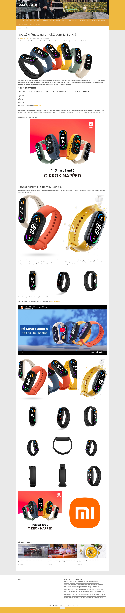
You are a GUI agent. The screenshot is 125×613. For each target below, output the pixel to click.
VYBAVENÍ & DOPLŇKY (84, 20)
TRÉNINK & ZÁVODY (61, 20)
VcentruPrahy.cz (91, 596)
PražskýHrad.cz (68, 597)
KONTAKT (55, 605)
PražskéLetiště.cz (101, 596)
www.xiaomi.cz (38, 105)
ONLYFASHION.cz (91, 594)
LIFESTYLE (39, 20)
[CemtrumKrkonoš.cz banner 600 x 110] (85, 7)
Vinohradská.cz (88, 597)
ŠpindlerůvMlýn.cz (98, 597)
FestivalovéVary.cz (78, 597)
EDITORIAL (25, 20)
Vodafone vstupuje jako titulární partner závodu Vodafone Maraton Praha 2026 (61, 561)
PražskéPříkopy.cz (69, 596)
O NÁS (49, 605)
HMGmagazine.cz (101, 594)
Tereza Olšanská (24, 38)
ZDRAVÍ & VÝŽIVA (72, 20)
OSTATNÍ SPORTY (22, 24)
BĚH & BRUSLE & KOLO (48, 20)
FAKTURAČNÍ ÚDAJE (73, 605)
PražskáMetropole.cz (80, 596)
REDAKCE (62, 605)
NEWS (19, 20)
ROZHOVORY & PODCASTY (36, 24)
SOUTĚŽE (32, 20)
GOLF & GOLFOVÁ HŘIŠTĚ (98, 20)
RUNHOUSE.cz (27, 5)
